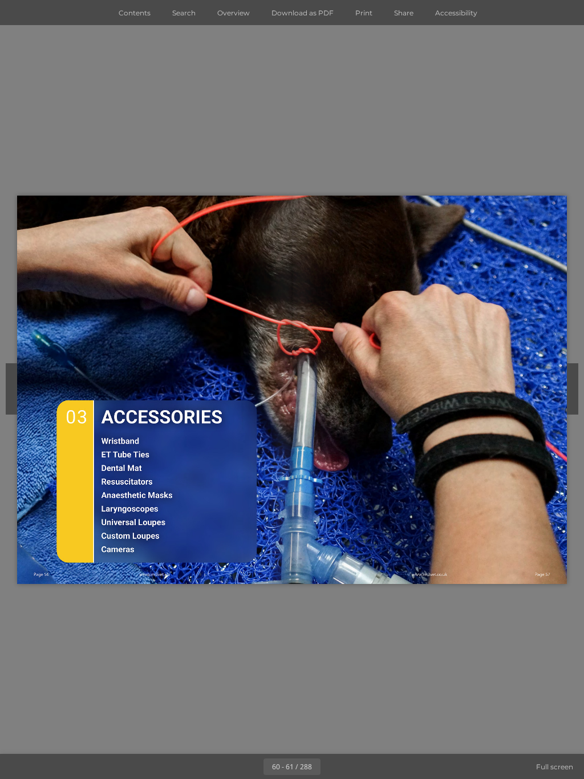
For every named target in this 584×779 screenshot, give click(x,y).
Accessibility (456, 13)
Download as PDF (302, 13)
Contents (135, 13)
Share (403, 13)
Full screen (554, 766)
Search (184, 13)
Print (363, 13)
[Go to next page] (333, 766)
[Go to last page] (358, 766)
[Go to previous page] (250, 766)
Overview (233, 13)
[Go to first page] (225, 766)
